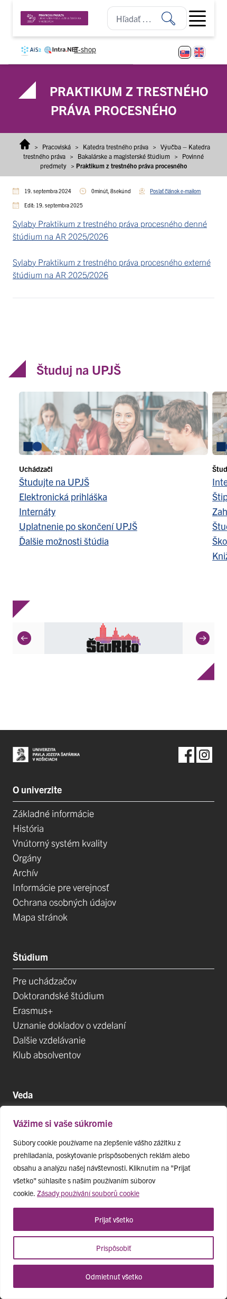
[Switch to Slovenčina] (185, 52)
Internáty (37, 511)
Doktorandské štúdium (58, 995)
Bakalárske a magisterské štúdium (124, 156)
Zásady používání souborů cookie (88, 1193)
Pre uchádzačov (45, 980)
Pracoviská (56, 146)
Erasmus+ (33, 1010)
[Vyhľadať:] (174, 18)
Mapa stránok (40, 917)
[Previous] (24, 638)
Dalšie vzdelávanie (49, 1039)
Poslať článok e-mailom (175, 190)
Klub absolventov (47, 1054)
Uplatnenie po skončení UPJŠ (78, 526)
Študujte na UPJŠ (54, 482)
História (28, 828)
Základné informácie (53, 813)
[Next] (203, 638)
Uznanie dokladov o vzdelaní (69, 1025)
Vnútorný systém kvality (60, 843)
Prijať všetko (113, 1219)
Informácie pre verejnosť (61, 887)
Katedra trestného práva (115, 146)
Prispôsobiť (113, 1248)
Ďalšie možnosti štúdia (64, 541)
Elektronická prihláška (63, 496)
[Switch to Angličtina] (199, 52)
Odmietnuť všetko (114, 1276)
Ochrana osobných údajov (64, 902)
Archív (25, 872)
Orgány (27, 857)
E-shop (85, 49)
